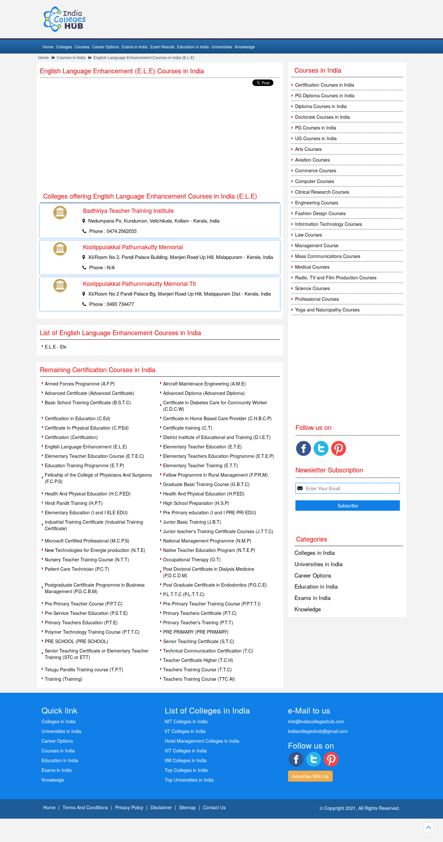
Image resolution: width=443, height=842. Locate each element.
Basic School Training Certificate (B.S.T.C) (88, 402)
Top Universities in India (189, 779)
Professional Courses (317, 299)
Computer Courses (314, 181)
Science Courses (312, 288)
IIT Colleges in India (185, 731)
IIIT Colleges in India (186, 750)
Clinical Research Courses (322, 192)
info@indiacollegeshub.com (316, 721)
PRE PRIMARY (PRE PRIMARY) (196, 631)
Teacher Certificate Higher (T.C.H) (198, 660)
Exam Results (162, 46)
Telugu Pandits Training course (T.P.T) (84, 669)
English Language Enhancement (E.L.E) (86, 446)
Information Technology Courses (328, 224)
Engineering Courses (316, 202)
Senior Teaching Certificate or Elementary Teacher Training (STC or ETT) (97, 653)
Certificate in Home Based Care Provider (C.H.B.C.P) (217, 418)
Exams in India (135, 46)
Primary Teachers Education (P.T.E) (81, 622)
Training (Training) (63, 679)
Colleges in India (314, 552)
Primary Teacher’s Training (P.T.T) (198, 622)
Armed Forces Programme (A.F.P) (80, 383)
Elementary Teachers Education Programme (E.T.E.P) (218, 456)
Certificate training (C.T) (187, 427)
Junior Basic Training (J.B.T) (192, 522)
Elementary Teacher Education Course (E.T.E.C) (94, 456)
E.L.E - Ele (55, 346)
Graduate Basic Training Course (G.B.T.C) (206, 484)
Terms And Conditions (85, 807)
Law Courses (308, 234)
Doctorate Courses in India (322, 117)
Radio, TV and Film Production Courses (336, 277)
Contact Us (214, 807)
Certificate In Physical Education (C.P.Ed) (87, 427)
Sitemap (187, 807)
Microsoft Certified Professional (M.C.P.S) (87, 540)
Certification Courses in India (324, 84)
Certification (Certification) (71, 437)
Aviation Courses (312, 159)
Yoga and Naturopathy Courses (327, 309)
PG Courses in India (315, 127)
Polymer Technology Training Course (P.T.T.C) (92, 631)
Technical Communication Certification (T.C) (208, 650)
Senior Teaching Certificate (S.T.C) (198, 641)
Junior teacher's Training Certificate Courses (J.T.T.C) (218, 531)
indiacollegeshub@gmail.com (318, 731)
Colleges (64, 46)
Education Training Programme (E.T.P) (84, 465)
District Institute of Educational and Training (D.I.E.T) (217, 437)
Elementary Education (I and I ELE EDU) (86, 512)
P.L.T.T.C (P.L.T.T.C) (184, 594)
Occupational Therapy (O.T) (192, 559)
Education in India (193, 46)
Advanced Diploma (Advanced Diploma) (204, 393)
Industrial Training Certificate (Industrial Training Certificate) (94, 525)
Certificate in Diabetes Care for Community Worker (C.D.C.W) (215, 405)
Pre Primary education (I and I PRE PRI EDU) (209, 512)
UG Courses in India (316, 138)
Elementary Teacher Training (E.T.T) (200, 465)
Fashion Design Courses (320, 213)
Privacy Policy (129, 807)
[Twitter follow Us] (321, 448)
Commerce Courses (315, 170)
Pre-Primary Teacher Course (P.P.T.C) (84, 603)
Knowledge (245, 46)
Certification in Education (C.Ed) (77, 418)
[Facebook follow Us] (303, 448)
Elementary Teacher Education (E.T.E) (202, 446)
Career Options (105, 46)
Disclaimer (161, 807)
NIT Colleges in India (186, 721)
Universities (221, 46)
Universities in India (318, 564)
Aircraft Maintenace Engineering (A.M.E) (204, 383)
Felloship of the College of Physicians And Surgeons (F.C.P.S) (98, 477)
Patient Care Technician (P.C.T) (77, 569)
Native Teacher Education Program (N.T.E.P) (209, 550)
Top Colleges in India (186, 770)
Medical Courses (312, 266)
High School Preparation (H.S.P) (196, 503)
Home (48, 46)
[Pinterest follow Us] (338, 448)
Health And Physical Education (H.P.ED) (204, 493)
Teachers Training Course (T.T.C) (197, 669)
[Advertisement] (160, 139)
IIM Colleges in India (186, 760)
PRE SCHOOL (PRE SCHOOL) (76, 641)
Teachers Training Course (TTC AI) (199, 679)
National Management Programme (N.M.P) (207, 540)
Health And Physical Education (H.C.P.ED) (88, 493)
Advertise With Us (310, 776)
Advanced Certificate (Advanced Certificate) (89, 393)
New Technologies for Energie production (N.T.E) (95, 550)
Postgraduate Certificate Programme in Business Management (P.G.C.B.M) (95, 587)
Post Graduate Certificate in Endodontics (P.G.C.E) (215, 584)
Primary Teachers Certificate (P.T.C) (200, 613)
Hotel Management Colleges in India (202, 741)
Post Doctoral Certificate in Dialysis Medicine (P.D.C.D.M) (208, 572)
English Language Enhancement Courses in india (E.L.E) (143, 57)
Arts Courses (308, 149)
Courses (82, 46)
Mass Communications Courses (327, 256)
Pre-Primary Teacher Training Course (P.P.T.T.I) (212, 603)
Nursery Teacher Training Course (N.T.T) (87, 559)
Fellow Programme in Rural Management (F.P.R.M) (215, 474)
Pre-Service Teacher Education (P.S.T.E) (86, 613)
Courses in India (71, 57)
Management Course (317, 245)
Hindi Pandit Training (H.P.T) (74, 503)
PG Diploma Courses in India (324, 95)
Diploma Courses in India (321, 106)
